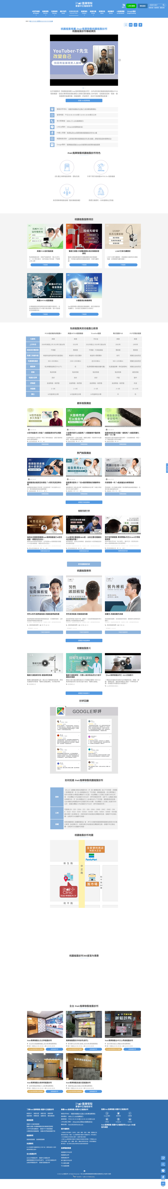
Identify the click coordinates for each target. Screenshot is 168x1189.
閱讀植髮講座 (45, 444)
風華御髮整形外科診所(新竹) (77, 1040)
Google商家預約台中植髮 (113, 1049)
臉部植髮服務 (111, 625)
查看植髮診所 (54, 1049)
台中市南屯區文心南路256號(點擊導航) (119, 1043)
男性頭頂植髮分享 (72, 548)
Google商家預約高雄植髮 (75, 1091)
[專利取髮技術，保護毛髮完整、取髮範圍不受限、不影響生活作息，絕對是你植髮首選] (45, 236)
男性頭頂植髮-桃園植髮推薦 (77, 614)
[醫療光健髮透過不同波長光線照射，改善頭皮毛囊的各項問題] (84, 236)
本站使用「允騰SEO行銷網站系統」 (86, 1177)
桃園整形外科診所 (66, 1152)
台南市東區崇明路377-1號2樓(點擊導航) (41, 1086)
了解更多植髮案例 (45, 632)
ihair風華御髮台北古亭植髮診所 (39, 1040)
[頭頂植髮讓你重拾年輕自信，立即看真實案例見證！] (84, 594)
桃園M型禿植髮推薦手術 (47, 1131)
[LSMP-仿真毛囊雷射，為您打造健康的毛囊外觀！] (123, 236)
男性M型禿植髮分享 (34, 548)
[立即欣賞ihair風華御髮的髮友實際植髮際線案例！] (45, 594)
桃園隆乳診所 (65, 1155)
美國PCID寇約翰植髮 (45, 251)
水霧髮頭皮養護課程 (84, 301)
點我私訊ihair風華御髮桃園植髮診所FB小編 (82, 133)
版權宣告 (43, 1116)
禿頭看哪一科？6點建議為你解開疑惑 (119, 483)
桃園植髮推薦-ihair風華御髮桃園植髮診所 (41, 21)
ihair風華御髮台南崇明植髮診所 (39, 1083)
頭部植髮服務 (34, 625)
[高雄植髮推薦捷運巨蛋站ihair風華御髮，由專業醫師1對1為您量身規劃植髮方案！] (84, 1067)
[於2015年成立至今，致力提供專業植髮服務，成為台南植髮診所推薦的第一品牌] (45, 1067)
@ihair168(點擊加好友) (75, 127)
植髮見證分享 (84, 511)
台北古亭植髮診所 (32, 1158)
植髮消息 (43, 1113)
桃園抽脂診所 (65, 1157)
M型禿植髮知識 (33, 441)
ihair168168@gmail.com (75, 1124)
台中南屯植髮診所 (51, 1160)
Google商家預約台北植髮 (36, 1049)
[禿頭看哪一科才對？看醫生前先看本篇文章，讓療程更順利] (123, 467)
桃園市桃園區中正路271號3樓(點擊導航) (82, 109)
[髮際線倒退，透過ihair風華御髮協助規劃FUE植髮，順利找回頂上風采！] (84, 525)
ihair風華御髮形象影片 (112, 686)
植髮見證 (36, 1113)
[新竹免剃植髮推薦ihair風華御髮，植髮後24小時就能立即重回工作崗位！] (84, 1025)
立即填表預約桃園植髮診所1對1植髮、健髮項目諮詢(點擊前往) (90, 139)
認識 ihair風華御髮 (84, 100)
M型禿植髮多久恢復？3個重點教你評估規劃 (44, 433)
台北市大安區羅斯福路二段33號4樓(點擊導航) (43, 1043)
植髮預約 (29, 1116)
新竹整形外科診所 (66, 1160)
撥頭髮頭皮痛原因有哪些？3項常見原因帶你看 (44, 483)
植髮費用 (156, 7)
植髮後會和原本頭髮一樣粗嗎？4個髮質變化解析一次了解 (122, 434)
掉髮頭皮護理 (32, 491)
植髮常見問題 (71, 441)
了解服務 (45, 265)
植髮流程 (162, 7)
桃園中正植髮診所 (44, 1158)
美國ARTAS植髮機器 (45, 301)
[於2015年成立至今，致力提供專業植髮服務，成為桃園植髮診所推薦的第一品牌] (84, 4)
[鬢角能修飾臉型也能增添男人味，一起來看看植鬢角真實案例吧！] (123, 594)
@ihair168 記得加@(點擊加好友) (83, 1122)
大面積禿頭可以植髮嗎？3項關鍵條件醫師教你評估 (83, 434)
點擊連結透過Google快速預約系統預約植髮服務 (83, 144)
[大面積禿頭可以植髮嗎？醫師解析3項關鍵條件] (84, 418)
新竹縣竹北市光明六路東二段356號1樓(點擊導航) (83, 1043)
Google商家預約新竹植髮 (75, 1049)
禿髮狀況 (109, 491)
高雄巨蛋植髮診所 (44, 1162)
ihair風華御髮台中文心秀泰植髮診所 (119, 1040)
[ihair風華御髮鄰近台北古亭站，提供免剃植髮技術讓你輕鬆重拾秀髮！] (45, 1025)
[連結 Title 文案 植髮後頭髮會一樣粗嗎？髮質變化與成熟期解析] (123, 418)
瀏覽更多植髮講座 (84, 502)
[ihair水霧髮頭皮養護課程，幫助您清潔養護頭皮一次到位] (84, 285)
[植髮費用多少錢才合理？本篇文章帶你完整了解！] (84, 467)
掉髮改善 (151, 7)
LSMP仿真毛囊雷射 (123, 251)
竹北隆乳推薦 (65, 1163)
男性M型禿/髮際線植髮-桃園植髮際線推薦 (43, 614)
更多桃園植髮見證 (84, 564)
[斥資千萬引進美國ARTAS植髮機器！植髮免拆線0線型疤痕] (45, 285)
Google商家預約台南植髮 (36, 1091)
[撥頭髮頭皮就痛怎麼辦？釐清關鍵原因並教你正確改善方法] (45, 467)
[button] (119, 60)
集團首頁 (36, 1116)
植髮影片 (29, 1113)
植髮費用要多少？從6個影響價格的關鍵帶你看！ (83, 483)
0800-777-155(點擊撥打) (75, 121)
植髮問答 (50, 1113)
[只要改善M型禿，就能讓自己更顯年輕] (45, 525)
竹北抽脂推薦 (65, 1166)
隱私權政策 (51, 1116)
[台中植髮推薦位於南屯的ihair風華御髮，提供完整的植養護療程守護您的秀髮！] (123, 1025)
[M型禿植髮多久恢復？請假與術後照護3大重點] (45, 418)
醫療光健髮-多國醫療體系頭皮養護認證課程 (84, 252)
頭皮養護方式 (32, 684)
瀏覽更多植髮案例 (84, 640)
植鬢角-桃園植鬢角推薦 (114, 614)
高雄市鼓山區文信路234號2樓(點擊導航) (80, 1086)
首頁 (27, 21)
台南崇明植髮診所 (32, 1162)
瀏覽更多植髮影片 (84, 693)
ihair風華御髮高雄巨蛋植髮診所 (78, 1083)
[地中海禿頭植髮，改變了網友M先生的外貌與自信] (123, 525)
